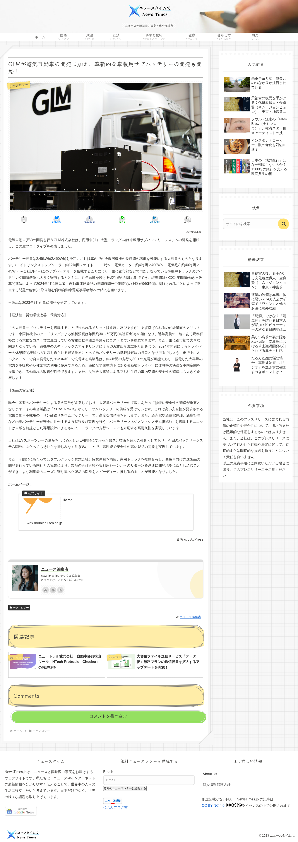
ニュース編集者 (55, 569)
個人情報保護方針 (217, 785)
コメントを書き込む (108, 716)
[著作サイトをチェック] (45, 590)
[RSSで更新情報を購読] (60, 590)
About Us (210, 774)
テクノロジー (21, 607)
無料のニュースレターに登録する (125, 788)
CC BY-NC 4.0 (213, 805)
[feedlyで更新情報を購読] (53, 590)
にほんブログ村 (115, 807)
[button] (187, 219)
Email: (108, 772)
